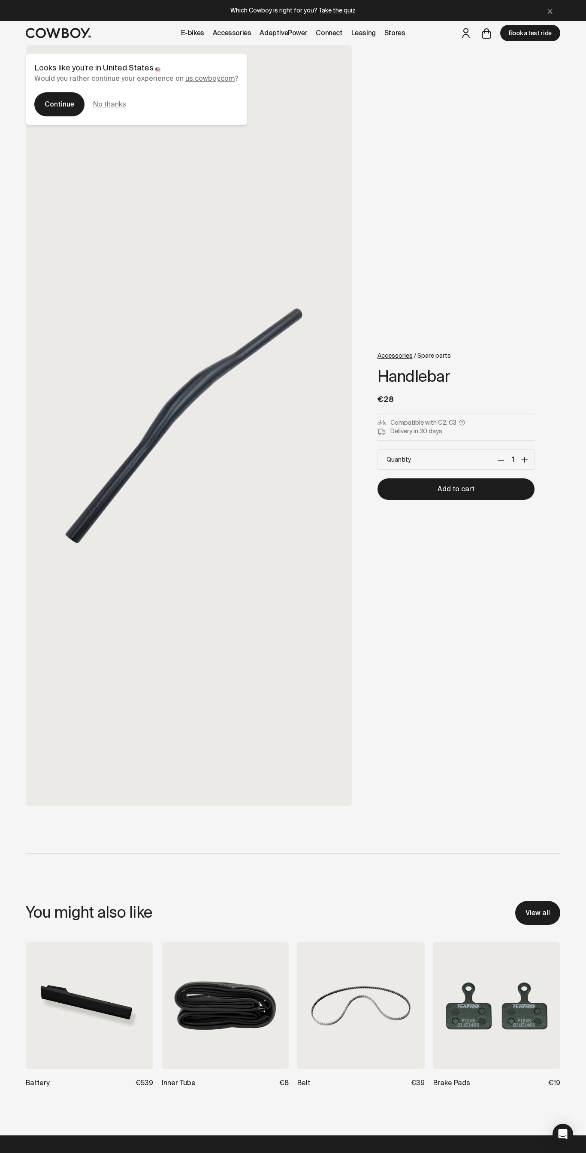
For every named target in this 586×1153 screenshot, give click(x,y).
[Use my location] (337, 613)
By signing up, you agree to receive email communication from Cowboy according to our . (389, 677)
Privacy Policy (389, 684)
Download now (389, 645)
